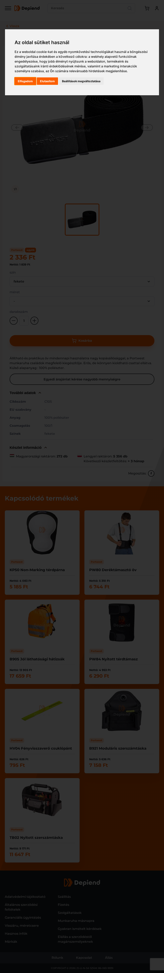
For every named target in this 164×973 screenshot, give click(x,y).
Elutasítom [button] (47, 81)
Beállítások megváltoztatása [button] (81, 81)
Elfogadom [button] (25, 81)
